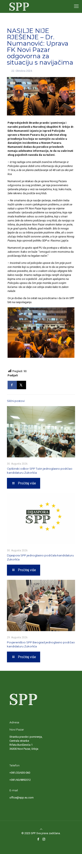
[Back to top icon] (41, 829)
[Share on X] (21, 385)
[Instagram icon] (44, 839)
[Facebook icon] (38, 839)
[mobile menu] (76, 6)
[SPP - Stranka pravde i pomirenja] (18, 6)
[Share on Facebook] (12, 385)
